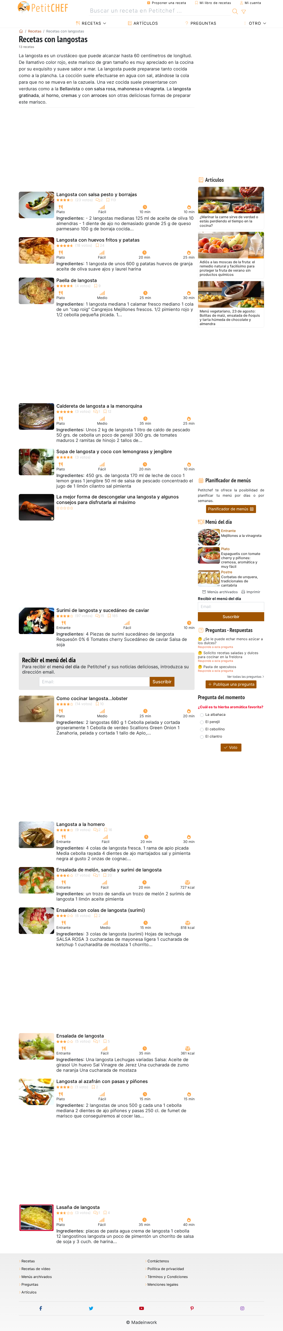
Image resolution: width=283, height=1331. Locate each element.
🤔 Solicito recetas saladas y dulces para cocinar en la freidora (228, 655)
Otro (254, 23)
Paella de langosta (76, 280)
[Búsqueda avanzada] (243, 12)
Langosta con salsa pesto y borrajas (96, 194)
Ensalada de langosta (80, 1036)
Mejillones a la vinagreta (241, 536)
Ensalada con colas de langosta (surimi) (100, 910)
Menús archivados (222, 592)
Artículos (145, 23)
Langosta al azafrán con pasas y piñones (102, 1081)
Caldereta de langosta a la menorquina (99, 406)
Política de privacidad (165, 1269)
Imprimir (252, 592)
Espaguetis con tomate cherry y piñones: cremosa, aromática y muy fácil (240, 560)
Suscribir (162, 681)
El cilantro (213, 736)
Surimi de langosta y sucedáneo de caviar (102, 610)
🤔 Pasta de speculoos (217, 667)
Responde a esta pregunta (215, 647)
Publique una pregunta (233, 684)
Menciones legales (162, 1284)
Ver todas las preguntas (244, 676)
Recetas (90, 23)
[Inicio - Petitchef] (21, 31)
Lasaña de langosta (78, 1207)
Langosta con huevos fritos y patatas (98, 240)
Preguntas (202, 23)
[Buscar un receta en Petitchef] (235, 11)
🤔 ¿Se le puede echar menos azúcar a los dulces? (230, 641)
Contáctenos (158, 1261)
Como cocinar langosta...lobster (92, 698)
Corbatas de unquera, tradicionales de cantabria (239, 581)
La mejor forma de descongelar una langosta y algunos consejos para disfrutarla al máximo (117, 499)
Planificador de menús (228, 509)
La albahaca (215, 714)
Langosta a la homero (80, 824)
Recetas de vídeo (35, 1269)
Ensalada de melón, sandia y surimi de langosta (109, 870)
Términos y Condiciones (167, 1277)
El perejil (212, 721)
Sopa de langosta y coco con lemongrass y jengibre (114, 451)
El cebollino (215, 729)
